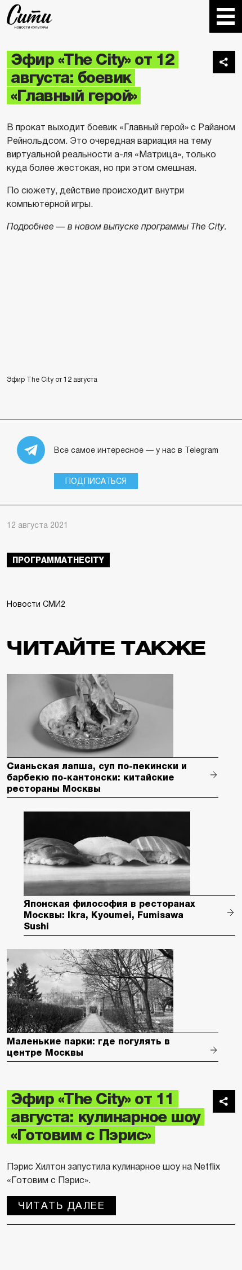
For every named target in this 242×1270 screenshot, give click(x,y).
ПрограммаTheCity (58, 560)
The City (29, 16)
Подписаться (96, 481)
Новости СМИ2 (36, 603)
